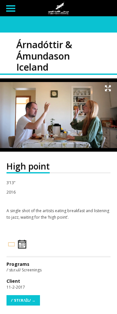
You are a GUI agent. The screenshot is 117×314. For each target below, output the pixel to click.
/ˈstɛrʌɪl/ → (23, 300)
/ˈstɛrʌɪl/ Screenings (24, 270)
